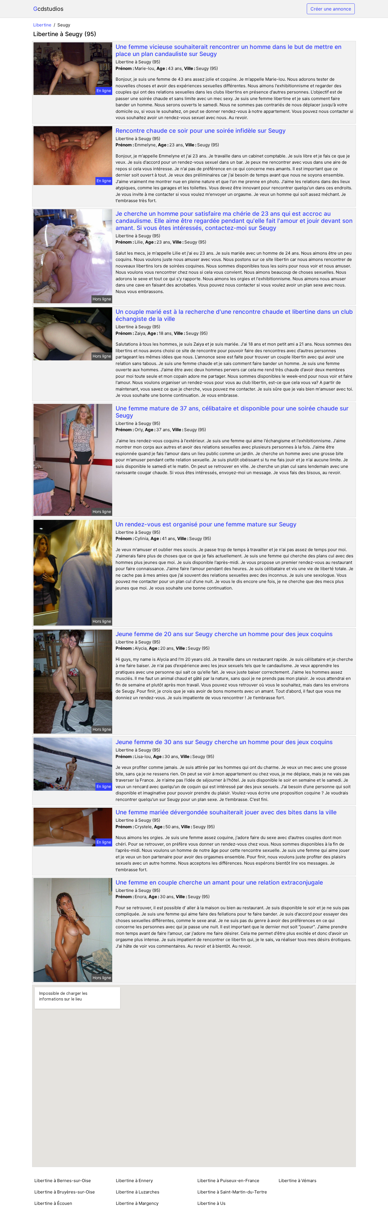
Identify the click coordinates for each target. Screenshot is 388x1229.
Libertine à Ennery (134, 1180)
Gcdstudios (48, 8)
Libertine (42, 25)
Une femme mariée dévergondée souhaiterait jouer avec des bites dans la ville (226, 812)
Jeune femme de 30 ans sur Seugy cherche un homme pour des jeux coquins (224, 742)
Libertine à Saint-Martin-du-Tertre (232, 1192)
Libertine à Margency (137, 1203)
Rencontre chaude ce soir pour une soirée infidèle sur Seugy (201, 130)
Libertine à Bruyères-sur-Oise (64, 1192)
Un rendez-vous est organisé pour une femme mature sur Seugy (206, 524)
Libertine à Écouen (53, 1203)
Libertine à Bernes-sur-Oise (62, 1180)
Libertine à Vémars (297, 1180)
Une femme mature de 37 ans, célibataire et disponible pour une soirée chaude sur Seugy (232, 412)
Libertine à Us (211, 1203)
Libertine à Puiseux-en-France (228, 1180)
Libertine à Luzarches (137, 1192)
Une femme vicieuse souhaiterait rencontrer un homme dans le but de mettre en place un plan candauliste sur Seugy (228, 50)
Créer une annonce (330, 9)
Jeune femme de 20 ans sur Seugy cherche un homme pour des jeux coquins (224, 634)
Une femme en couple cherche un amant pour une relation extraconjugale (219, 882)
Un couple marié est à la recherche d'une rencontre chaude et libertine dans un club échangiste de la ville (234, 315)
